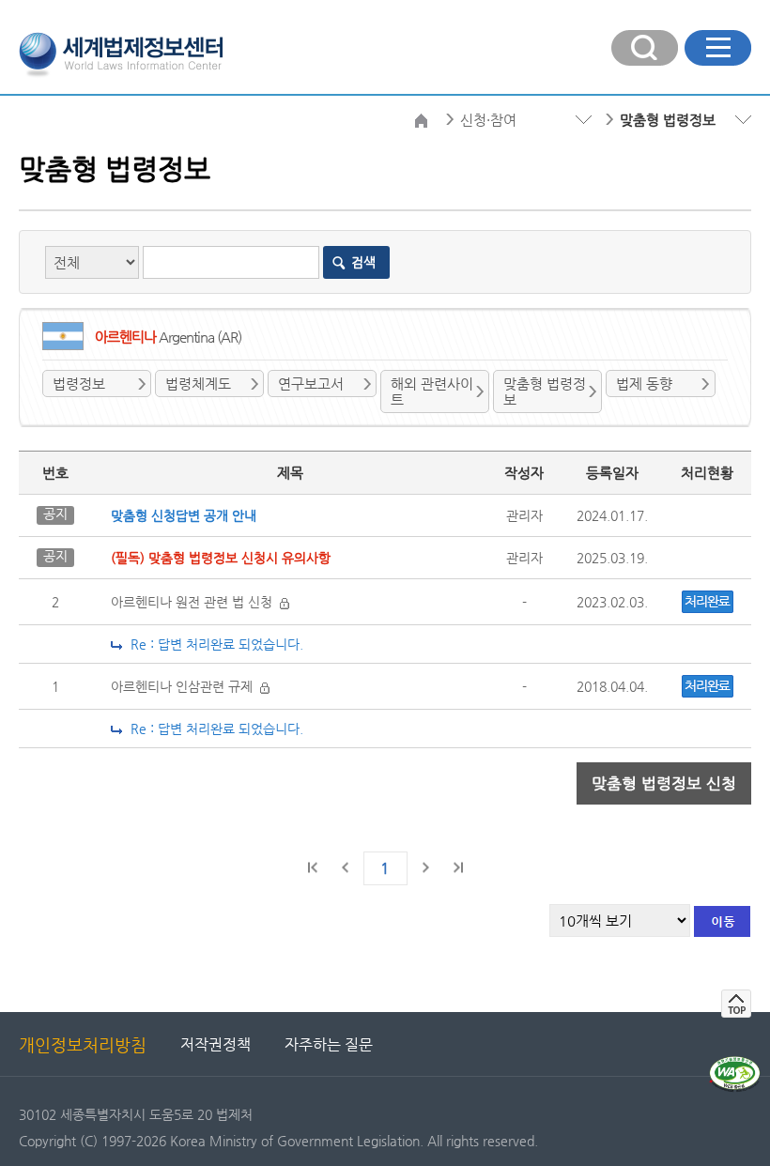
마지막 (457, 867)
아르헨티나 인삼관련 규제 (185, 686)
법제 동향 (644, 383)
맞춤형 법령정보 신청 (664, 783)
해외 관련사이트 (432, 391)
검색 (363, 261)
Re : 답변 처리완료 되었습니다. (213, 644)
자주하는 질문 (329, 1044)
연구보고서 (311, 383)
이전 (345, 867)
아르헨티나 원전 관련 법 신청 (195, 601)
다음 (425, 867)
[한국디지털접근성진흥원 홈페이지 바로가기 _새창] (735, 1064)
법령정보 (79, 383)
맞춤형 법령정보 (544, 391)
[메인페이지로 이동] (121, 52)
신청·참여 (488, 120)
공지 (55, 513)
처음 (314, 867)
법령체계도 (198, 383)
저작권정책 (215, 1044)
